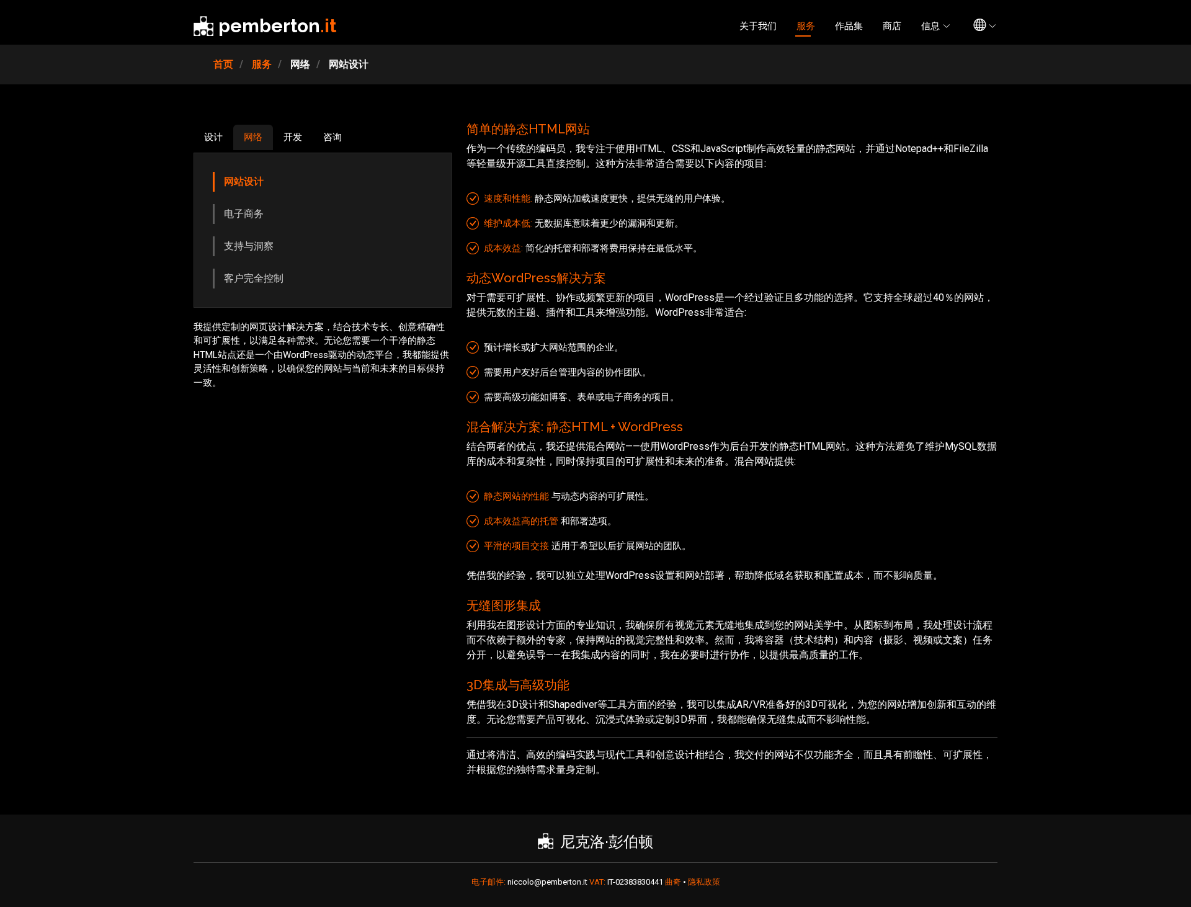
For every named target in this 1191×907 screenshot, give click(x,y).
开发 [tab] (292, 137)
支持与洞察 (249, 246)
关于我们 (758, 25)
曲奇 (674, 882)
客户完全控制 (253, 278)
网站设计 (244, 181)
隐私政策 (704, 882)
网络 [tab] (253, 137)
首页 (223, 64)
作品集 (849, 25)
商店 (892, 25)
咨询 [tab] (332, 137)
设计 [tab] (213, 137)
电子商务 (244, 214)
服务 (805, 25)
